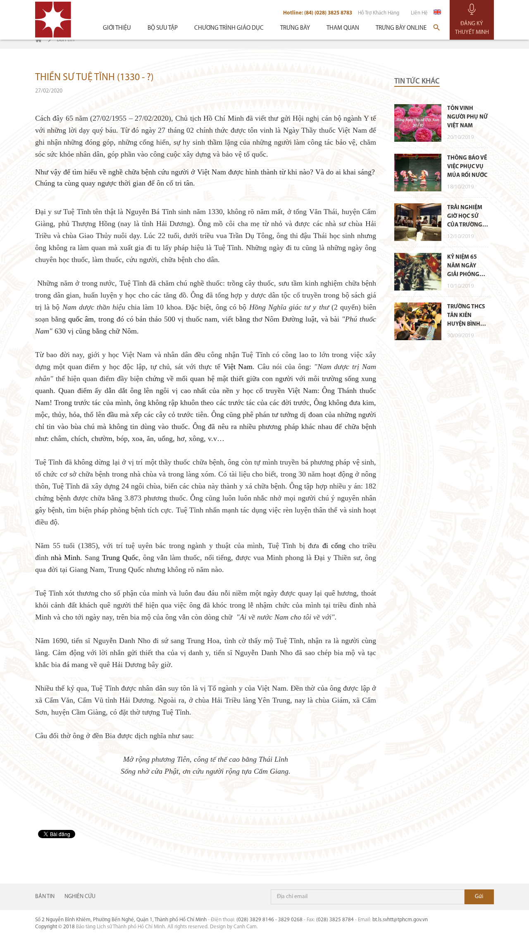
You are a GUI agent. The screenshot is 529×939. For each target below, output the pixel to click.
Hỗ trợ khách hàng (378, 13)
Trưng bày (295, 28)
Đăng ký (479, 896)
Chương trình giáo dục (229, 28)
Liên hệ (419, 13)
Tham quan (342, 28)
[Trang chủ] (38, 40)
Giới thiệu (117, 28)
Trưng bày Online (401, 28)
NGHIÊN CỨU (79, 897)
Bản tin (45, 897)
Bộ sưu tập (163, 28)
